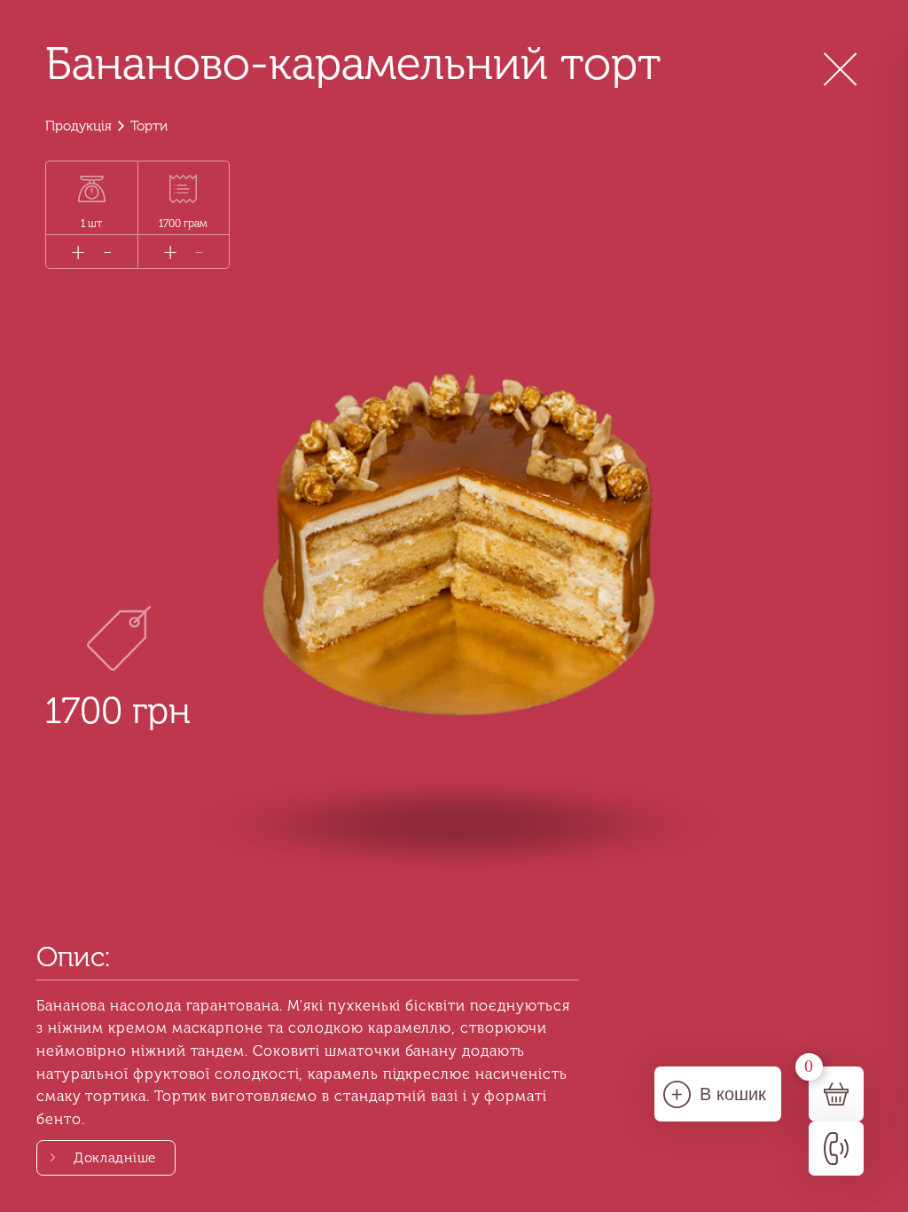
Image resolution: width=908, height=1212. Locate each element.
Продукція (78, 126)
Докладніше (115, 1158)
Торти (149, 126)
